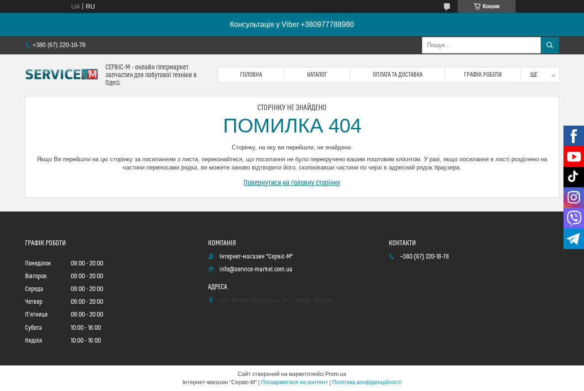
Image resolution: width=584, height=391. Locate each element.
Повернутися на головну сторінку (292, 183)
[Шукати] (550, 45)
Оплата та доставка (397, 75)
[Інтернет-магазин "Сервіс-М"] (62, 75)
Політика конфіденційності (367, 382)
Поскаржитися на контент (294, 382)
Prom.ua (335, 374)
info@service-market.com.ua (255, 269)
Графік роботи (483, 75)
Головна (251, 75)
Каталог (317, 75)
